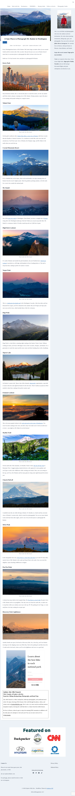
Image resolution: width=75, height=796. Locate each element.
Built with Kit (35, 685)
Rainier (46, 218)
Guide (5, 42)
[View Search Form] (73, 2)
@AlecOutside (7, 715)
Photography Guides (63, 6)
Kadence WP (50, 788)
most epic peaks (12, 218)
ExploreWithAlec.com (16, 704)
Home (8, 6)
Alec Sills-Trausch (17, 45)
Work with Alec (16, 6)
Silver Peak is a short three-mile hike (26, 557)
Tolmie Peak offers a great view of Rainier (27, 136)
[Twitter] (36, 773)
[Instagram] (39, 773)
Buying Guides (41, 6)
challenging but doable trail (13, 303)
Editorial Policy (54, 767)
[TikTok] (41, 773)
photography (33, 383)
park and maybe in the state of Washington (32, 423)
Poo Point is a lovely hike (34, 600)
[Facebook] (33, 773)
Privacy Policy (54, 763)
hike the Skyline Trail (39, 465)
